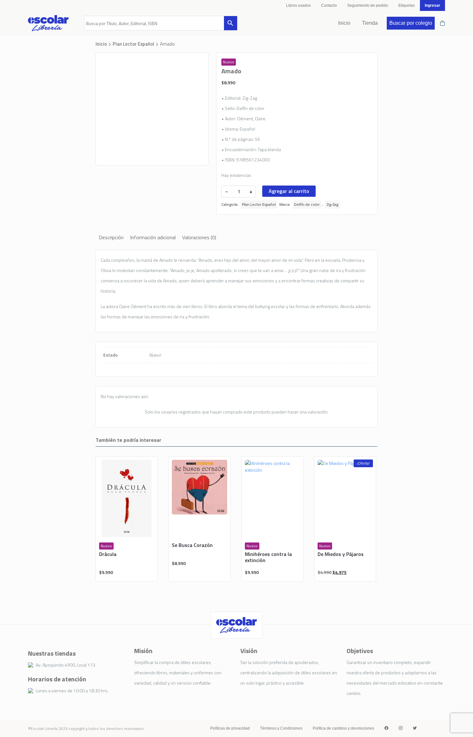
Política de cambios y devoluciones (343, 728)
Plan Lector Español (133, 44)
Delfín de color (307, 204)
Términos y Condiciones (281, 728)
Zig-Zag (332, 204)
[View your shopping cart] (442, 23)
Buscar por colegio (410, 23)
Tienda (370, 23)
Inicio (344, 23)
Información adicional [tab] (153, 237)
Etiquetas (406, 5)
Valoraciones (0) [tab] (199, 237)
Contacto (329, 5)
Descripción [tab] (111, 237)
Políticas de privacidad (230, 728)
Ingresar (432, 5)
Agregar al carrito (289, 191)
